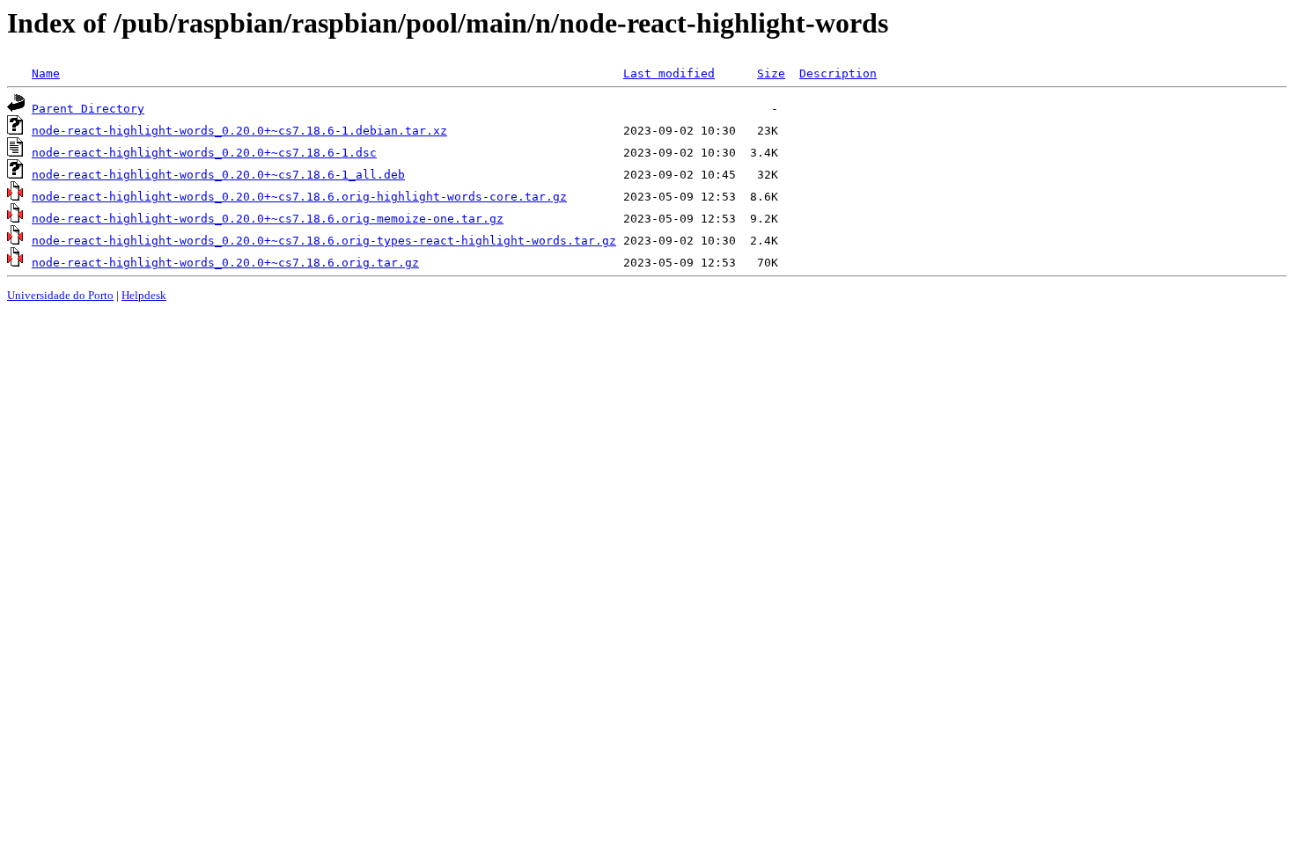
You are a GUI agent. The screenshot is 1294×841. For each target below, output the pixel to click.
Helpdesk (143, 295)
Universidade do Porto (60, 295)
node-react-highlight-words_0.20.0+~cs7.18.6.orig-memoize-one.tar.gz (268, 218)
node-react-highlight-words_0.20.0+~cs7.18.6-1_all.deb (218, 174)
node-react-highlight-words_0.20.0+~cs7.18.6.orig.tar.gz (225, 262)
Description (838, 73)
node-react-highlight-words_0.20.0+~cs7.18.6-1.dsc (204, 152)
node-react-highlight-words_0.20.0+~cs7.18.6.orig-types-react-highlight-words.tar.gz (324, 240)
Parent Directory (88, 108)
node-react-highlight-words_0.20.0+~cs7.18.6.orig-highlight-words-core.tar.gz (299, 196)
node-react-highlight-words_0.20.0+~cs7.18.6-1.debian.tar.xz (239, 130)
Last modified (669, 73)
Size (771, 73)
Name (46, 73)
